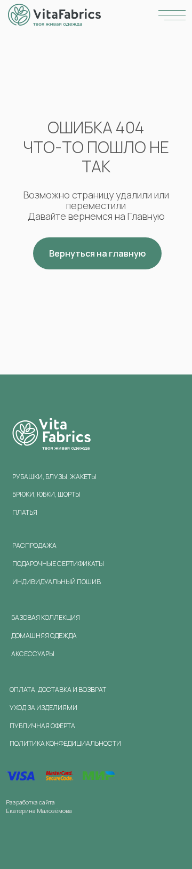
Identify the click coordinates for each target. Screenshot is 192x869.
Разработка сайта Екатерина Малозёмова (39, 806)
